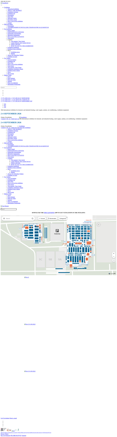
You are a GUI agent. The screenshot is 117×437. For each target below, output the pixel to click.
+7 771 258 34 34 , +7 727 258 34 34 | (11, 99)
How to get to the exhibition (15, 21)
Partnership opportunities (14, 33)
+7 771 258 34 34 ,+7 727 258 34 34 (11, 101)
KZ (5, 104)
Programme (11, 15)
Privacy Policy (5, 434)
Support (10, 81)
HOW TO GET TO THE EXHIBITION (22, 46)
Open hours (11, 38)
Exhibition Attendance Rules (15, 69)
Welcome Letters (12, 18)
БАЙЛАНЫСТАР (27, 101)
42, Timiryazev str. (14, 119)
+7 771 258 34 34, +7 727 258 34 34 (11, 98)
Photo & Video (12, 80)
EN (5, 107)
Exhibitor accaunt (12, 56)
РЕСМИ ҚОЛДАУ (16, 435)
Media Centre (7, 75)
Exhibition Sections (13, 12)
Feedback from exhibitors (14, 49)
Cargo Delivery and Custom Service (21, 43)
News (9, 72)
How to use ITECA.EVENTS (16, 36)
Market (13, 53)
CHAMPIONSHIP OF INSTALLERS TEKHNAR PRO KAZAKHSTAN (28, 27)
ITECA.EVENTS (49, 212)
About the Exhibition (13, 9)
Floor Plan (10, 16)
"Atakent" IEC (5, 119)
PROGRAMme (8, 24)
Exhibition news (15, 52)
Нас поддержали (5, 435)
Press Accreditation (13, 83)
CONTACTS (25, 99)
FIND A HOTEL (15, 44)
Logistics (10, 158)
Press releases (11, 78)
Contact (10, 23)
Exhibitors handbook (13, 47)
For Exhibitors (8, 29)
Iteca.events (11, 73)
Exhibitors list (11, 13)
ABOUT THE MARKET (15, 10)
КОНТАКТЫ (25, 98)
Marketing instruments (14, 35)
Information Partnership (14, 84)
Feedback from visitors (14, 70)
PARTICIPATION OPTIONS (16, 32)
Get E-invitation (12, 59)
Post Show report (12, 19)
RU (5, 105)
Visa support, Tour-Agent (18, 41)
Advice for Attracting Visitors (15, 55)
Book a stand (11, 30)
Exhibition (7, 7)
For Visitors (7, 58)
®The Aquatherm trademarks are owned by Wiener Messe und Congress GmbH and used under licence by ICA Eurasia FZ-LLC (26, 432)
